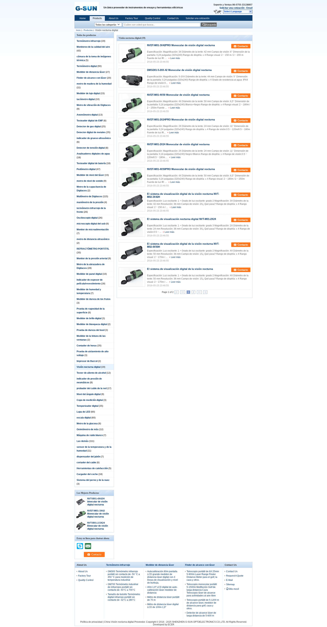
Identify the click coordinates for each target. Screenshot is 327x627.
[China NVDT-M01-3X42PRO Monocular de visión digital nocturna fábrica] (132, 53)
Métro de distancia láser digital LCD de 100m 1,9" (163, 605)
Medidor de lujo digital (88, 93)
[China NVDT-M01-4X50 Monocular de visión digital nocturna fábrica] (132, 103)
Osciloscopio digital (87, 218)
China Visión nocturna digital (119, 622)
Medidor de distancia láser (91, 72)
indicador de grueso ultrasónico (94, 138)
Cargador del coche (87, 474)
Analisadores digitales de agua (93, 153)
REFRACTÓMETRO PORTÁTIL (93, 249)
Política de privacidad (91, 622)
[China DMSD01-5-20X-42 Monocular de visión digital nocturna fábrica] (132, 78)
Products (97, 18)
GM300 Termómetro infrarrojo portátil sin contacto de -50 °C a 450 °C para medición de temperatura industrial (124, 575)
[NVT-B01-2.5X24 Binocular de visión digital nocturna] (81, 529)
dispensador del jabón (88, 456)
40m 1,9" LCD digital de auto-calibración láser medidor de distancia (162, 590)
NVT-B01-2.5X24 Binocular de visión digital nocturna (97, 525)
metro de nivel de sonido (90, 181)
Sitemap (230, 584)
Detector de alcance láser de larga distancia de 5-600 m (201, 614)
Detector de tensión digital (91, 148)
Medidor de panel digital (89, 274)
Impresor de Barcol (87, 361)
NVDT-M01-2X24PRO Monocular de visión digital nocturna (181, 119)
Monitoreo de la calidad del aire (93, 47)
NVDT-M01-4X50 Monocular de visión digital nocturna (178, 94)
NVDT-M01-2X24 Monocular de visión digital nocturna (178, 144)
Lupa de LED (83, 411)
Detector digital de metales (91, 132)
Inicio (78, 30)
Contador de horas (87, 345)
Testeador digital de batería (91, 163)
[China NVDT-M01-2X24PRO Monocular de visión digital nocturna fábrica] (132, 127)
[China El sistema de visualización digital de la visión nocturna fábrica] (132, 277)
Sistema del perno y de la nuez (93, 480)
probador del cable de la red (92, 388)
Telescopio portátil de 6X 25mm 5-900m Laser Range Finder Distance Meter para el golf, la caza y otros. (203, 575)
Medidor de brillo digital (89, 318)
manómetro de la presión (90, 202)
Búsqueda (210, 24)
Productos (88, 30)
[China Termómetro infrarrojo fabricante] (89, 7)
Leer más (175, 58)
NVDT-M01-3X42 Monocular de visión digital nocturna (98, 513)
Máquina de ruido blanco (90, 435)
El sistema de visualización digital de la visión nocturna (180, 269)
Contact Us (173, 18)
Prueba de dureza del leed (90, 330)
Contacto (242, 46)
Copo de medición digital (90, 400)
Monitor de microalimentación (93, 229)
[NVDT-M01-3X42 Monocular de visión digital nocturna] (81, 517)
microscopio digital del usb (91, 223)
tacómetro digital (86, 99)
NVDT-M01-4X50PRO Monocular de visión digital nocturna (181, 169)
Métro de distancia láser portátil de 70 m (163, 598)
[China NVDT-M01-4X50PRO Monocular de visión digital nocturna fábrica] (132, 177)
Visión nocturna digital (88, 367)
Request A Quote (234, 575)
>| (205, 292)
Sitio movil (233, 589)
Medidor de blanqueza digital (92, 324)
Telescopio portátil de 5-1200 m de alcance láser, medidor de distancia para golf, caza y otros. (203, 604)
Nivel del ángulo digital (89, 394)
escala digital (84, 417)
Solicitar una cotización (232, 8)
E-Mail (229, 580)
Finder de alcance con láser (91, 78)
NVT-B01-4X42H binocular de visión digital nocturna (97, 501)
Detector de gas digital (89, 126)
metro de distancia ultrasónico (93, 239)
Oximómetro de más (88, 429)
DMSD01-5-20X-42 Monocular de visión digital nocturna (179, 70)
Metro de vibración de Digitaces (94, 105)
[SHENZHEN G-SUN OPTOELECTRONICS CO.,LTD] (250, 11)
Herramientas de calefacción (92, 468)
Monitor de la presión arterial (92, 258)
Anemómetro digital (87, 114)
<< (182, 292)
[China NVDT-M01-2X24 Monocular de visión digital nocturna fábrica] (132, 152)
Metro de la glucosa (87, 423)
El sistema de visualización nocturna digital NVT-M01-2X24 (181, 219)
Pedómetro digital (86, 169)
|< (177, 292)
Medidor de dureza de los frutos (94, 299)
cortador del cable (86, 462)
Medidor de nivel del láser (90, 175)
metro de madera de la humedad (94, 83)
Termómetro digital (87, 66)
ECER (171, 624)
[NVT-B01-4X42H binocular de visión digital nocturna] (81, 505)
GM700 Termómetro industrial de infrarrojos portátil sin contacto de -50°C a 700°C (123, 587)
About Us (113, 18)
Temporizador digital (87, 406)
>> (199, 292)
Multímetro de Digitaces (89, 196)
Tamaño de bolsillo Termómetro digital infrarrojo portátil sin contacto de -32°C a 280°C (124, 597)
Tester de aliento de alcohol (91, 373)
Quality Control (152, 18)
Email (249, 8)
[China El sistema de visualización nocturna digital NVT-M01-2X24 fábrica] (132, 227)
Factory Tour (131, 18)
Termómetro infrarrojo (88, 41)
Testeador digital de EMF (90, 120)
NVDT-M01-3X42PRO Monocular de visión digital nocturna (181, 45)
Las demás (83, 441)
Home (82, 18)
